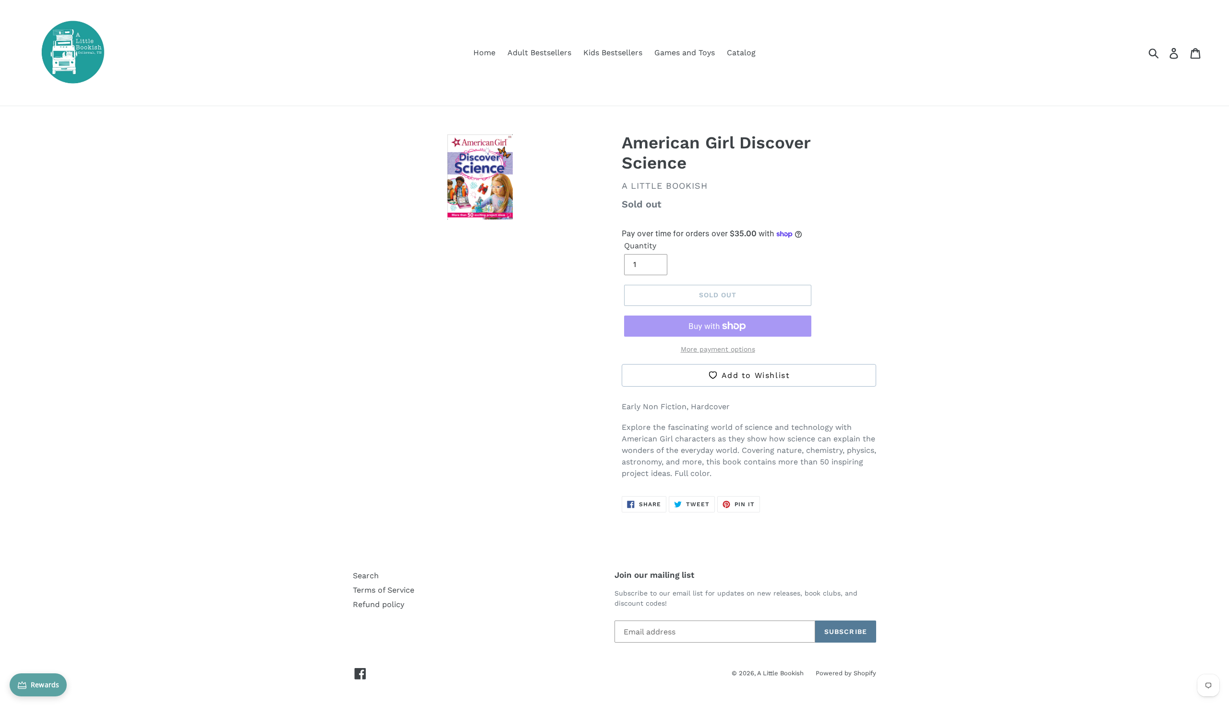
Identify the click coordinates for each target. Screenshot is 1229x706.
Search (366, 575)
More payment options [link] (718, 349)
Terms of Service (383, 590)
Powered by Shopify (846, 673)
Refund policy (378, 604)
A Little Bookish (780, 673)
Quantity (640, 245)
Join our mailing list (654, 575)
